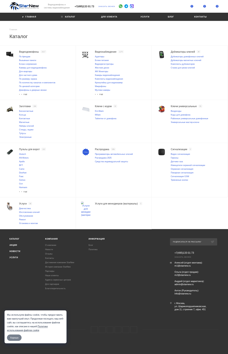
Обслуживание (26, 216)
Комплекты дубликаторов (183, 64)
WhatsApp (126, 329)
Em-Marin (99, 111)
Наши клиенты (52, 275)
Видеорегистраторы (104, 64)
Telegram (102, 329)
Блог (91, 245)
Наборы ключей (26, 126)
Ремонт (22, 219)
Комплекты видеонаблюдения (109, 79)
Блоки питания (102, 60)
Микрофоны (100, 86)
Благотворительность (55, 288)
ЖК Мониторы (101, 71)
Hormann (23, 187)
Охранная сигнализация (182, 169)
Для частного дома (28, 75)
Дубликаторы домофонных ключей (187, 56)
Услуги (13, 257)
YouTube (110, 329)
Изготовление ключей (29, 212)
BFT (21, 165)
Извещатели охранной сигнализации (188, 165)
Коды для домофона (180, 115)
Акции (13, 245)
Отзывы (48, 254)
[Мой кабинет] (179, 7)
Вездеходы (176, 111)
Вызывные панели (27, 60)
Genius (22, 180)
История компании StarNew (58, 267)
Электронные (25, 137)
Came (21, 169)
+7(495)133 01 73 (84, 6)
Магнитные (24, 122)
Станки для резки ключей (183, 68)
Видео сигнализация (180, 154)
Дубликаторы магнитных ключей (186, 60)
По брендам (24, 56)
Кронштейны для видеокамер (109, 82)
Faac (21, 176)
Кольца (22, 115)
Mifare (98, 115)
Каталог (14, 239)
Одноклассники (118, 329)
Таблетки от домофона (105, 118)
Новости (14, 251)
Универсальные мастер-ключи (185, 122)
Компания (51, 239)
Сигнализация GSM (180, 176)
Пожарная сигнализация (182, 173)
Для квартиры (25, 71)
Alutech (22, 154)
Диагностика (25, 208)
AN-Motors (24, 158)
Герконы (174, 158)
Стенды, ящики (26, 129)
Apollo (22, 161)
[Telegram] (126, 6)
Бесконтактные (26, 111)
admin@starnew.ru (184, 284)
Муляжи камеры (102, 90)
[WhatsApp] (121, 6)
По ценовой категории (29, 86)
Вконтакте (94, 329)
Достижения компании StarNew (59, 262)
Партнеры (49, 271)
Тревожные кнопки (179, 180)
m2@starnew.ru (182, 275)
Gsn (21, 183)
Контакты (49, 258)
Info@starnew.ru (182, 293)
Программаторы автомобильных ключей (114, 154)
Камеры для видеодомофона (33, 68)
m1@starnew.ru (182, 265)
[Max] (132, 6)
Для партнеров (52, 284)
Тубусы (22, 133)
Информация (97, 239)
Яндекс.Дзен (133, 329)
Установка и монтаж (28, 223)
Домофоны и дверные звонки (33, 90)
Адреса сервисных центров (58, 280)
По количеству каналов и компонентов (37, 82)
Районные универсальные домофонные (189, 118)
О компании (50, 245)
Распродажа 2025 (103, 158)
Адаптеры (99, 56)
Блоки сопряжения (28, 64)
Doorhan (23, 173)
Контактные (24, 118)
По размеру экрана (28, 79)
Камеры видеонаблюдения (107, 75)
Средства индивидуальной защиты (111, 161)
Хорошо (14, 337)
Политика (93, 249)
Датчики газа (177, 161)
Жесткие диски (102, 68)
